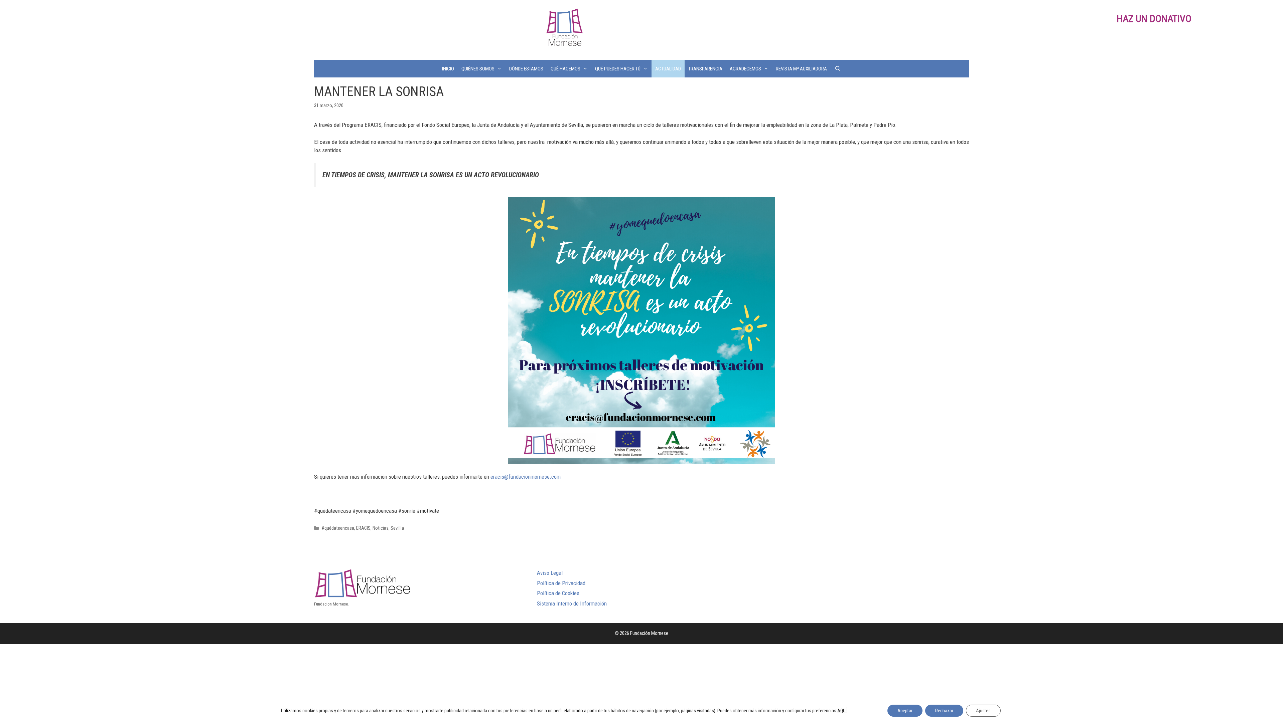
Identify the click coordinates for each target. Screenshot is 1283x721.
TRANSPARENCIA (705, 69)
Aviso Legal (550, 572)
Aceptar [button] (904, 710)
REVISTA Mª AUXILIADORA (801, 69)
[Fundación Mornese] (563, 29)
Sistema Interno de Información (572, 603)
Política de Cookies (558, 593)
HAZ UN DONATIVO (1154, 18)
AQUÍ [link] (842, 710)
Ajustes (983, 710)
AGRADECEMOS (745, 69)
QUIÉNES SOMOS (477, 69)
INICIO (448, 69)
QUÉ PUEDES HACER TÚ (617, 69)
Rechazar (944, 710)
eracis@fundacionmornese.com (525, 476)
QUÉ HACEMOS (565, 69)
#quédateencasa (337, 528)
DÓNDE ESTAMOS (526, 69)
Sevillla (397, 528)
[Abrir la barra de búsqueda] (837, 68)
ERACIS (363, 528)
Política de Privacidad (561, 583)
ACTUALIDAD (668, 69)
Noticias (381, 528)
